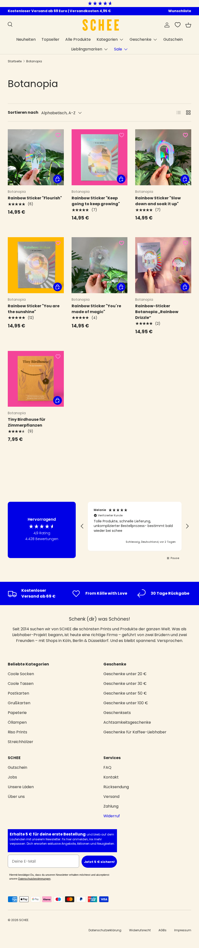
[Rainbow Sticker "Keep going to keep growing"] (100, 157)
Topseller (50, 39)
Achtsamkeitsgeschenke (127, 722)
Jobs (12, 777)
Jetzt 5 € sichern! (99, 861)
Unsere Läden (21, 787)
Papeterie (17, 712)
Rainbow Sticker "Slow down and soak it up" (158, 201)
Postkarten (18, 693)
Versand (111, 796)
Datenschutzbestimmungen (34, 878)
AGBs (162, 930)
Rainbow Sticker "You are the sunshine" (33, 309)
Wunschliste (179, 10)
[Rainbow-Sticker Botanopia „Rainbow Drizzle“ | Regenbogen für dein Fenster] (163, 265)
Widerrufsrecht (140, 930)
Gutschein (173, 39)
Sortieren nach (23, 112)
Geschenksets (117, 712)
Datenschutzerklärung (105, 930)
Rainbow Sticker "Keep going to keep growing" (96, 201)
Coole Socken (21, 674)
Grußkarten (19, 703)
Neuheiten (26, 39)
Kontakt (111, 777)
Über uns (16, 796)
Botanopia (34, 61)
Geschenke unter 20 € (125, 674)
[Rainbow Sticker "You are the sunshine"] (36, 265)
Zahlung (110, 806)
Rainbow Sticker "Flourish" (35, 198)
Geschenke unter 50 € (125, 693)
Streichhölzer (20, 742)
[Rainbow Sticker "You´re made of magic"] (100, 265)
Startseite (15, 61)
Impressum (182, 930)
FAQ (107, 767)
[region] (135, 526)
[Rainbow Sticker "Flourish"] (36, 157)
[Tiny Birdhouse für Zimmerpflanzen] (36, 379)
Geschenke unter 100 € (125, 703)
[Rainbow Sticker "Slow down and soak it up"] (163, 157)
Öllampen (17, 722)
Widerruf (111, 816)
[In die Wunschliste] (58, 135)
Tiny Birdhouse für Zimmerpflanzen (26, 422)
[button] (188, 25)
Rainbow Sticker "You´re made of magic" (96, 309)
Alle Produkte (78, 39)
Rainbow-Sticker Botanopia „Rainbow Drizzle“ (156, 311)
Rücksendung (116, 787)
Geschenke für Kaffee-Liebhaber (134, 732)
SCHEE (23, 920)
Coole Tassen (20, 683)
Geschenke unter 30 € (125, 683)
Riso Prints (17, 732)
